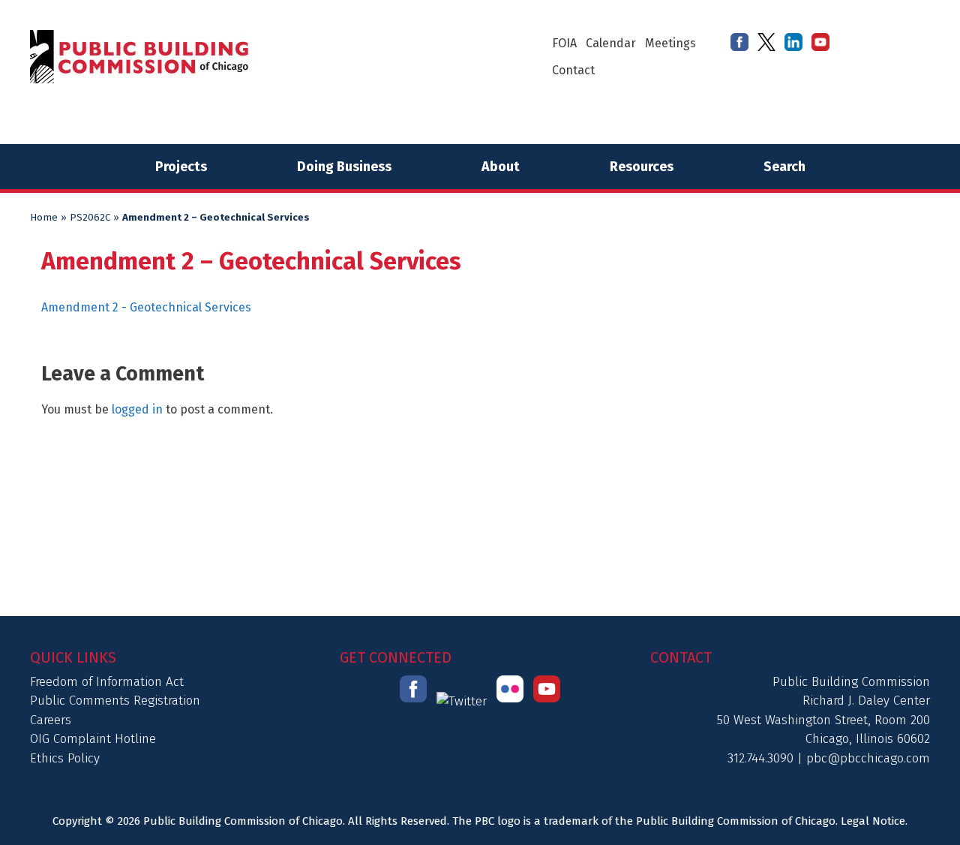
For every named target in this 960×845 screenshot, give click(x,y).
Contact (573, 70)
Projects (181, 166)
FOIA (564, 43)
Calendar (611, 43)
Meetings (670, 43)
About (501, 166)
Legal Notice (873, 821)
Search (785, 166)
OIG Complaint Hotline (93, 739)
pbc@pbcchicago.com (868, 758)
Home (44, 218)
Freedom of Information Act (107, 682)
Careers (50, 720)
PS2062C (90, 218)
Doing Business (344, 166)
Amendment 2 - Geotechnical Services (146, 307)
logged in (137, 409)
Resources (642, 166)
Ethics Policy (65, 758)
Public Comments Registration (115, 700)
